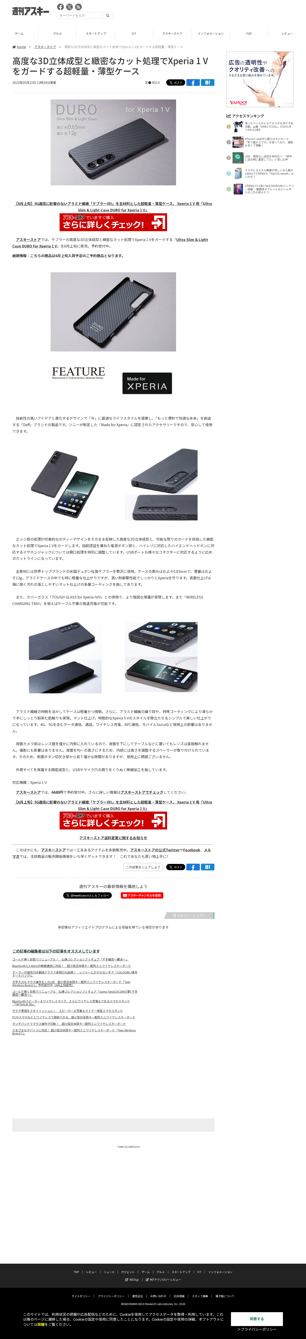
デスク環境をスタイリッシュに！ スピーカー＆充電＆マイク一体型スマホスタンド (67, 1010)
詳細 (41, 1324)
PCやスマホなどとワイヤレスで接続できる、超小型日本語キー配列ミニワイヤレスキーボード (73, 1017)
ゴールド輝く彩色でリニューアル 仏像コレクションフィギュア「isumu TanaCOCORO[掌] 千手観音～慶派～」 (75, 993)
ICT (134, 33)
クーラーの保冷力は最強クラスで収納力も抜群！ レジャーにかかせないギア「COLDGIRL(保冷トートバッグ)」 (74, 974)
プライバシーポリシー (111, 1296)
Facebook (191, 849)
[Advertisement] (212, 12)
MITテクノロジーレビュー (165, 1279)
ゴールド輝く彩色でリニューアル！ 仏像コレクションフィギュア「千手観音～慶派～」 (70, 959)
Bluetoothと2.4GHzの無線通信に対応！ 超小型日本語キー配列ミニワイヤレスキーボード (71, 965)
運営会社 (137, 1296)
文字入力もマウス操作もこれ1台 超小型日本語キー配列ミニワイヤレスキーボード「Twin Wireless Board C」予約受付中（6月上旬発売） (71, 983)
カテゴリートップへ (191, 915)
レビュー (91, 1272)
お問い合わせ (158, 1296)
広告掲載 (179, 1296)
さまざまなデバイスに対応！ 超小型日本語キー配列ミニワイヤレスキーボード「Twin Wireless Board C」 (74, 1032)
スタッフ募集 (200, 1296)
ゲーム (19, 33)
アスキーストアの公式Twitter (155, 849)
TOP (249, 33)
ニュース (109, 1272)
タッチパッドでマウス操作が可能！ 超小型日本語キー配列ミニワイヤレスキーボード (69, 1023)
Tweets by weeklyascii (128, 1146)
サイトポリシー (81, 1296)
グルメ (57, 33)
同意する (257, 1319)
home (21, 46)
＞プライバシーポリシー (257, 1329)
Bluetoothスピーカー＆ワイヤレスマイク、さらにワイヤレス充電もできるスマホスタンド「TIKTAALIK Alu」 (71, 1003)
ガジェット (128, 1272)
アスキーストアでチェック (142, 792)
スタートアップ (96, 33)
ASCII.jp (134, 1279)
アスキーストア (172, 33)
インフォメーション (211, 33)
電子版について (224, 1296)
